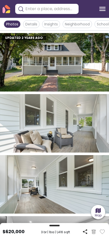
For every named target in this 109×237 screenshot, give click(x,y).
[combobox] (50, 9)
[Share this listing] (85, 231)
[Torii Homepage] (6, 9)
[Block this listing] (93, 231)
